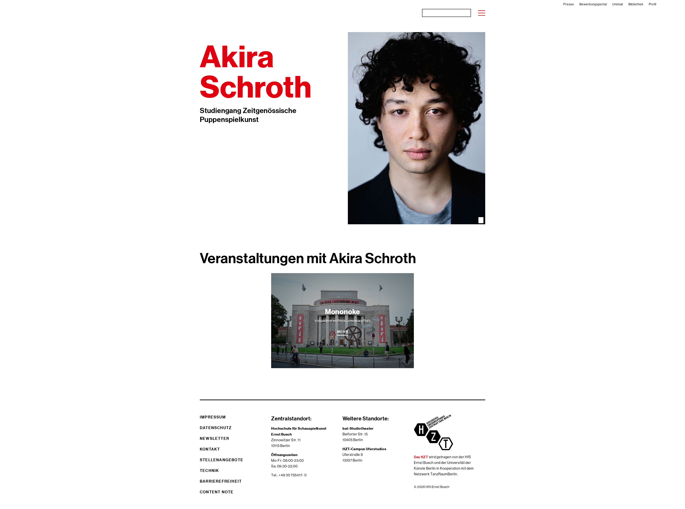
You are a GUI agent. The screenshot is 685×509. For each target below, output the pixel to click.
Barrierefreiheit (221, 481)
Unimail (617, 4)
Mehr (342, 331)
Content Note (217, 492)
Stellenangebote (221, 460)
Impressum (213, 417)
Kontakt (210, 449)
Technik (209, 470)
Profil (652, 4)
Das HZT (421, 457)
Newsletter (214, 438)
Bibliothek (635, 4)
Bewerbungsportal (593, 4)
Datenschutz (216, 428)
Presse (568, 4)
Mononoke (342, 311)
